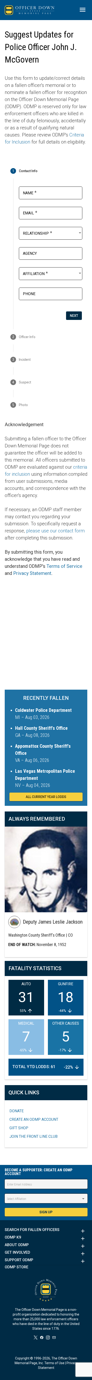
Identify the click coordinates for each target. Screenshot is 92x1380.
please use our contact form (55, 531)
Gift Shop (18, 1128)
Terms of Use (54, 1363)
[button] (46, 1231)
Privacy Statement (32, 573)
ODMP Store (16, 1267)
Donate (16, 1111)
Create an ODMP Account (33, 1119)
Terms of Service (64, 566)
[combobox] (52, 233)
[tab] (46, 171)
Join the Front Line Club (33, 1136)
